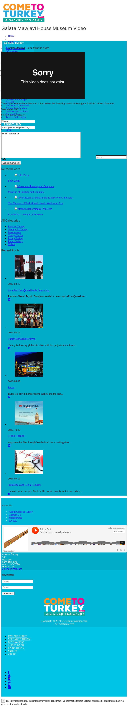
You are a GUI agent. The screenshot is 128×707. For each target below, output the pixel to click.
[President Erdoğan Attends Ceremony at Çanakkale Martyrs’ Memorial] (29, 278)
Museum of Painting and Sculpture (26, 192)
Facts (8, 129)
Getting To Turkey (18, 229)
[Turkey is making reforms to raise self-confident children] (29, 326)
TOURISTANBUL (16, 436)
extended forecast (12, 568)
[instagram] (9, 678)
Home (11, 36)
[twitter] (9, 675)
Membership (15, 517)
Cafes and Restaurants (17, 105)
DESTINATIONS (16, 642)
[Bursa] (29, 375)
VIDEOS (13, 41)
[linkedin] (9, 684)
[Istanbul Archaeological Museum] (33, 208)
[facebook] (8, 672)
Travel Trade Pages (16, 117)
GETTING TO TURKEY (19, 639)
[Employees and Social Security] (29, 472)
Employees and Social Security (24, 485)
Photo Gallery (15, 241)
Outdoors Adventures (17, 111)
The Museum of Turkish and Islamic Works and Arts (35, 203)
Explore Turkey (16, 226)
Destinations (14, 232)
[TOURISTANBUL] (29, 424)
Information (12, 51)
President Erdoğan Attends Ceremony (28, 290)
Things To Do (15, 235)
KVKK (13, 520)
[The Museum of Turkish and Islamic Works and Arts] (43, 197)
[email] (9, 687)
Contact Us (15, 514)
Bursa (11, 387)
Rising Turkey (15, 238)
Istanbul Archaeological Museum (25, 214)
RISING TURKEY (12, 124)
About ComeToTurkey (21, 511)
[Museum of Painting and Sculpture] (34, 186)
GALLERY (12, 651)
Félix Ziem (14, 180)
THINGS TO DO (16, 645)
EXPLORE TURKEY (17, 636)
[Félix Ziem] (22, 175)
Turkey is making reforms (21, 339)
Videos (11, 244)
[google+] (9, 681)
